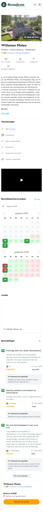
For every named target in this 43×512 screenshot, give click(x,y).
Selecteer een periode (21, 502)
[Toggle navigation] (40, 5)
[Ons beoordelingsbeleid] (39, 341)
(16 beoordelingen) (23, 53)
